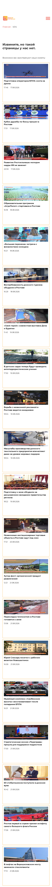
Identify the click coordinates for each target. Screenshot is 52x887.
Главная (7, 27)
